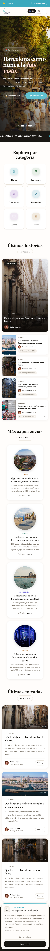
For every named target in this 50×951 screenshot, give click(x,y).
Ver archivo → (25, 438)
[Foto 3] (26, 126)
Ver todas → (25, 698)
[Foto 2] (22, 126)
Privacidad (7, 931)
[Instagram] (21, 3)
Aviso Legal (25, 931)
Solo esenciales (25, 937)
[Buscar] (39, 11)
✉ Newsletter (40, 3)
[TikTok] (26, 3)
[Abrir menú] (44, 11)
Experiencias (38, 96)
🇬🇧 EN (31, 11)
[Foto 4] (30, 126)
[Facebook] (23, 3)
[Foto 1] (19, 126)
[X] (29, 3)
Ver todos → (25, 252)
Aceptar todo (25, 944)
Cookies (16, 931)
